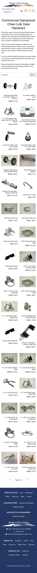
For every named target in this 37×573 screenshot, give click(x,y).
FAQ (31, 540)
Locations (25, 555)
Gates (22, 496)
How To (25, 540)
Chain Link (14, 496)
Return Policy (22, 544)
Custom (28, 496)
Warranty (31, 544)
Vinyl (21, 492)
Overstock (18, 540)
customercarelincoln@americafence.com (19, 534)
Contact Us (12, 544)
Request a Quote (18, 507)
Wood (7, 496)
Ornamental (29, 492)
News (4, 544)
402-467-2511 (20, 531)
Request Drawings (18, 516)
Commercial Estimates (26, 503)
